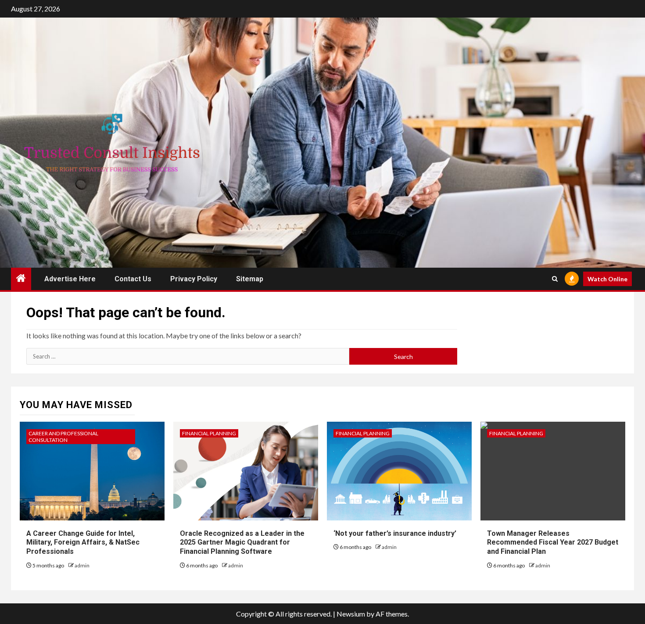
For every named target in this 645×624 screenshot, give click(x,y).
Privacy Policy (193, 279)
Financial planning (209, 433)
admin (82, 565)
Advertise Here (70, 279)
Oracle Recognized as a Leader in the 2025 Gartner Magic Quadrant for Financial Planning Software (242, 542)
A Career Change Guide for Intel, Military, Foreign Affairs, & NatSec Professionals (83, 542)
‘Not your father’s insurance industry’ (394, 533)
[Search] (554, 278)
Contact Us (133, 279)
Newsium (351, 614)
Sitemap (249, 279)
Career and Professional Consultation (63, 436)
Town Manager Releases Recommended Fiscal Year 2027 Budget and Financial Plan (552, 542)
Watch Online (607, 279)
